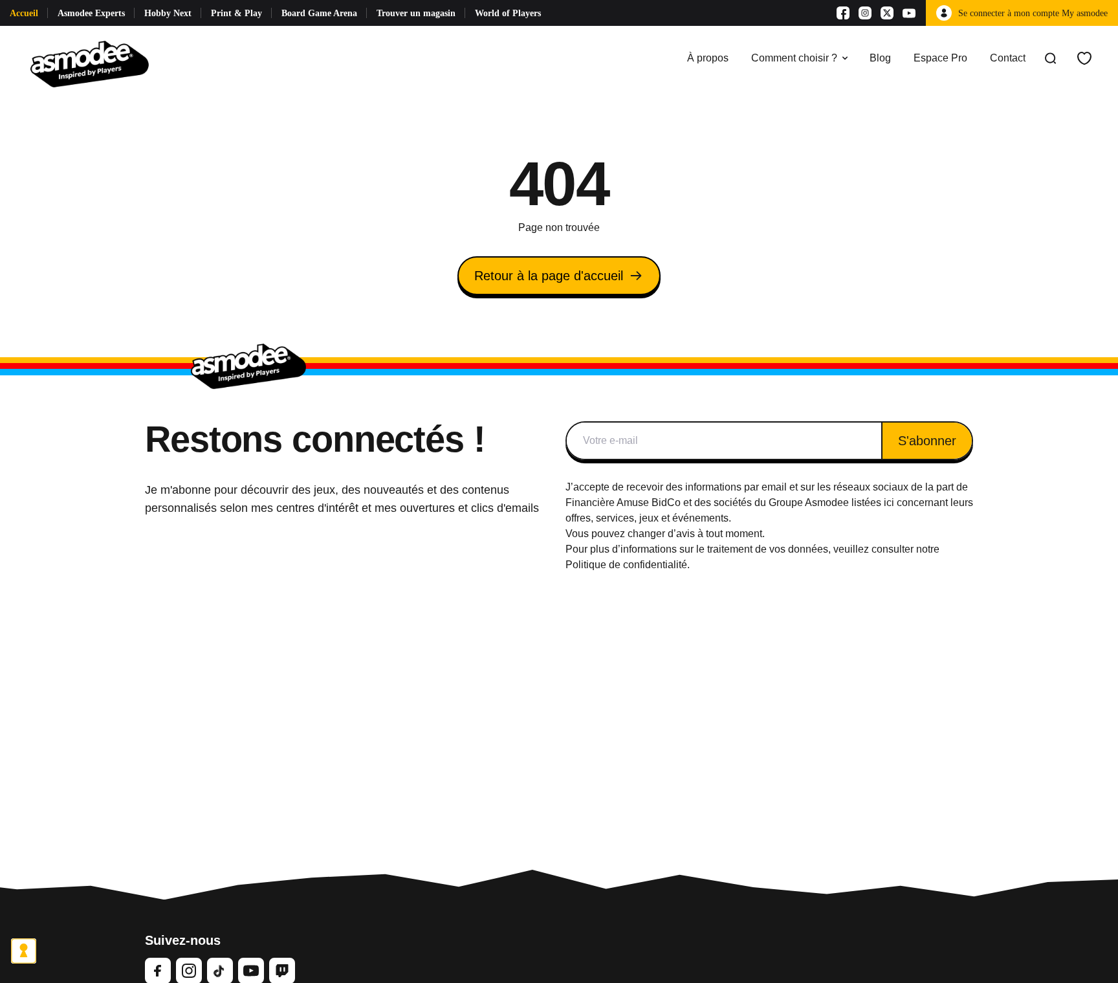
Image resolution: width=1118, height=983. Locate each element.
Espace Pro (940, 57)
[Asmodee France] (89, 58)
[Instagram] (865, 13)
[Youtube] (909, 13)
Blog (880, 57)
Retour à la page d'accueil (548, 276)
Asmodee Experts (91, 13)
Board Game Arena (319, 13)
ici (889, 502)
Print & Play (236, 13)
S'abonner (927, 441)
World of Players (508, 13)
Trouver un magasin (416, 13)
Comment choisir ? (794, 57)
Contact (1007, 57)
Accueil (24, 13)
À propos (708, 57)
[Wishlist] (1084, 58)
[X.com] (887, 13)
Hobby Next (168, 13)
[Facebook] (843, 13)
